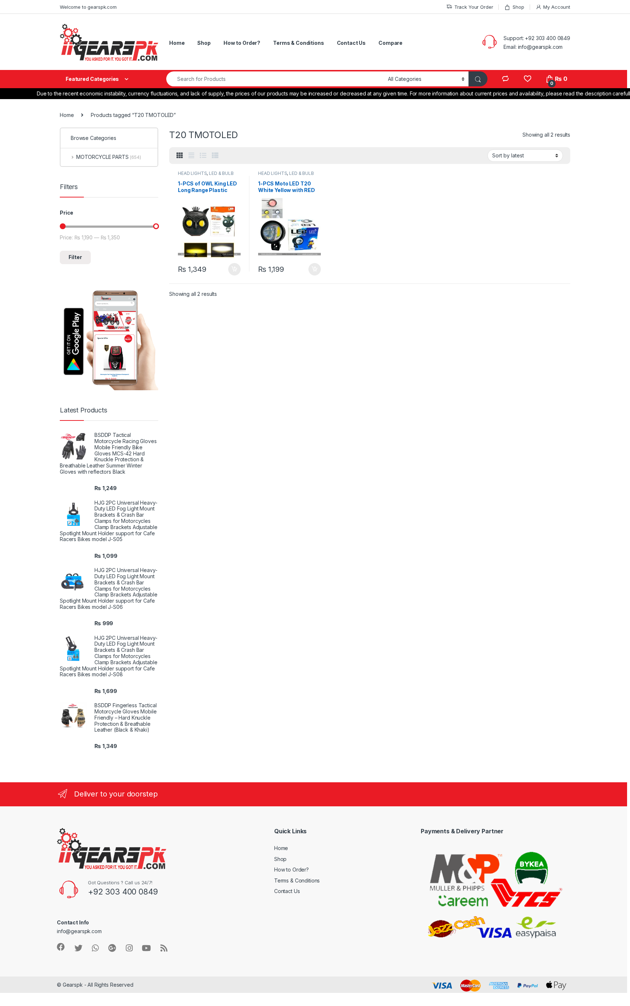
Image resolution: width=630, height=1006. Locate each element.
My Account (556, 7)
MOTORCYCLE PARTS (108, 157)
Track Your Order (473, 7)
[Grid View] (179, 155)
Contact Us (351, 43)
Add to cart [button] (234, 269)
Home (176, 43)
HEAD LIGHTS (192, 173)
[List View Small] (215, 155)
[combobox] (275, 78)
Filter (75, 257)
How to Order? (241, 43)
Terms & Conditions (298, 43)
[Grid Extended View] (191, 155)
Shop (518, 7)
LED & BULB (221, 173)
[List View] (203, 155)
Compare (390, 43)
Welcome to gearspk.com (88, 7)
